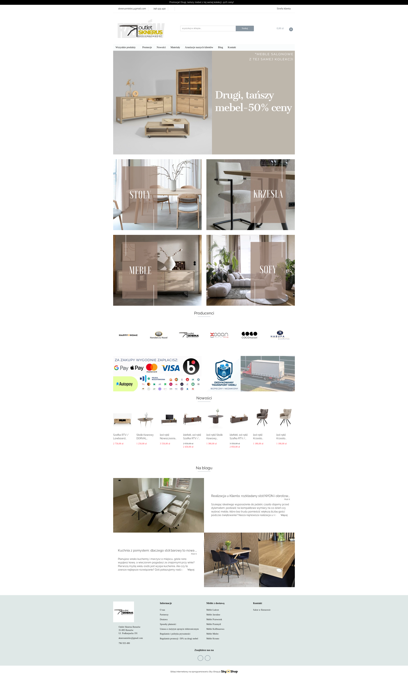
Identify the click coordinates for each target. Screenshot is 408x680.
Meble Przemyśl (213, 624)
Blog (220, 47)
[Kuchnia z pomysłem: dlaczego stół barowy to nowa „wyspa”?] (249, 560)
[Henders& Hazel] (128, 335)
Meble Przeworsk (214, 619)
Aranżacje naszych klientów (199, 47)
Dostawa (164, 619)
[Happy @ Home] (280, 335)
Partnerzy (164, 614)
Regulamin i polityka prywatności (175, 634)
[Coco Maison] (219, 335)
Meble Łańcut (212, 610)
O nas (162, 610)
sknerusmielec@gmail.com (131, 638)
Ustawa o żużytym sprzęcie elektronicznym (179, 629)
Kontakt (232, 47)
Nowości (161, 47)
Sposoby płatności (168, 624)
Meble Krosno (212, 638)
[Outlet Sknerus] (158, 335)
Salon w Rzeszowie (261, 610)
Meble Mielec (212, 634)
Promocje (147, 47)
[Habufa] (249, 335)
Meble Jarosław (213, 614)
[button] (166, 603)
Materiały (175, 47)
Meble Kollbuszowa (215, 629)
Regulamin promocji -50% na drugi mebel (179, 638)
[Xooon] (189, 335)
